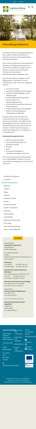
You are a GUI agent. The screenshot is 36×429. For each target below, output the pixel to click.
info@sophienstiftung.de (11, 365)
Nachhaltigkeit (24, 380)
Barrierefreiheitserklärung (25, 382)
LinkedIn (30, 349)
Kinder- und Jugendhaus (18, 349)
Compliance (10, 380)
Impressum (19, 378)
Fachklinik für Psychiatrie (18, 332)
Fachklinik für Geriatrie (18, 339)
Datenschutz (26, 378)
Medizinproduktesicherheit (11, 382)
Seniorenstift (18, 344)
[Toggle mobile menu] (32, 7)
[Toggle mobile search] (29, 7)
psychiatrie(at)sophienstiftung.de (14, 298)
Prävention (17, 380)
